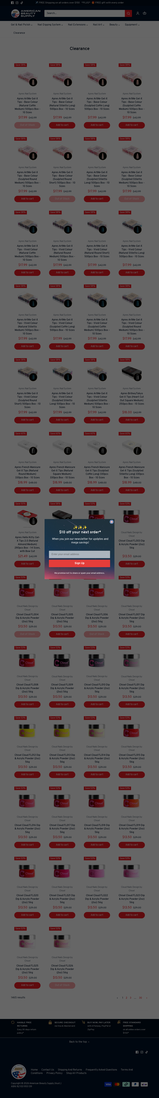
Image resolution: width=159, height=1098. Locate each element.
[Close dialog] (111, 521)
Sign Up (79, 563)
